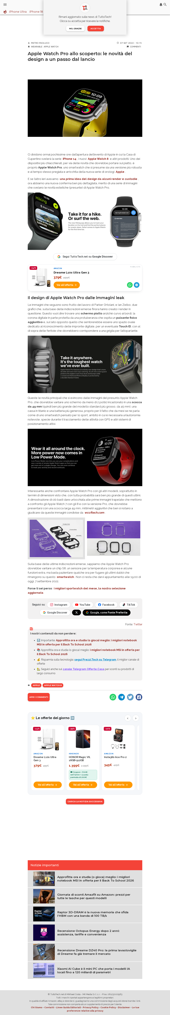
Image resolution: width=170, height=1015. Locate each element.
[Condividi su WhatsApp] (130, 285)
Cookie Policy (108, 1007)
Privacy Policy (90, 1007)
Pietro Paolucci (40, 43)
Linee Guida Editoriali (68, 1007)
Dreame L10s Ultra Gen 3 (71, 272)
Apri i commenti (38, 697)
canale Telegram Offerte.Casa (83, 669)
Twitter (137, 624)
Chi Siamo (36, 1007)
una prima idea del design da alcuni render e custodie (98, 179)
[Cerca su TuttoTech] (165, 4)
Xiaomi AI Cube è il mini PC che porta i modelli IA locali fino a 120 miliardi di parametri (93, 970)
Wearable (36, 46)
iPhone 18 (36, 11)
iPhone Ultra (18, 11)
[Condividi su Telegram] (136, 285)
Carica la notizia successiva (85, 801)
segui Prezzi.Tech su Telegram (95, 659)
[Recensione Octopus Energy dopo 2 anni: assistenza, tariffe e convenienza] (44, 932)
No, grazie (75, 28)
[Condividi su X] (130, 697)
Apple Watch (51, 46)
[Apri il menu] (5, 4)
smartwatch (65, 577)
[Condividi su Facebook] (139, 697)
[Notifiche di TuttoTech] (161, 4)
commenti (135, 46)
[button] (56, 538)
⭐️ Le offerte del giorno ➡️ (53, 718)
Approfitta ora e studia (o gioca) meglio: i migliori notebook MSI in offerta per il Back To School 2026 (95, 878)
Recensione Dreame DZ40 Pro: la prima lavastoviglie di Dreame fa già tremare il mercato (96, 951)
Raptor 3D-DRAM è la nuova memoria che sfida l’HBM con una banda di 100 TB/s (92, 913)
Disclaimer (124, 1007)
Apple (120, 171)
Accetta (95, 28)
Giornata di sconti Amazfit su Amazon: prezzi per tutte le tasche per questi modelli (93, 896)
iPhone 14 (69, 158)
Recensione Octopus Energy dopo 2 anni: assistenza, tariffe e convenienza (88, 932)
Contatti (49, 1007)
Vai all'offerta (65, 284)
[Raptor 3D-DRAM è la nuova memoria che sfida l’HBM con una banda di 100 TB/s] (44, 913)
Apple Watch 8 (98, 158)
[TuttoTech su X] (76, 612)
